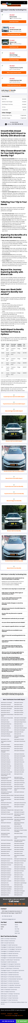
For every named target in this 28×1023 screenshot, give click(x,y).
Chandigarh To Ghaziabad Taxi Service (10, 966)
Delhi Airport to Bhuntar (18, 731)
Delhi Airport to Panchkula (6, 784)
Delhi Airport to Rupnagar (19, 843)
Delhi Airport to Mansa (5, 754)
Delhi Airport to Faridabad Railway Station (6, 807)
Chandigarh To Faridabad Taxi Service (10, 951)
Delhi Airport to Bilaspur (5, 733)
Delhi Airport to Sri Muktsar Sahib (19, 856)
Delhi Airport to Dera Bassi (19, 799)
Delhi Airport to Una (5, 866)
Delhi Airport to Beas (5, 729)
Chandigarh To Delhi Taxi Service (9, 945)
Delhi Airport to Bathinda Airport (20, 727)
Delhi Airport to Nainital (18, 766)
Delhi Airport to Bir (17, 733)
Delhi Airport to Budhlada (6, 735)
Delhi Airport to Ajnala (18, 708)
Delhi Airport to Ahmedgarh (6, 708)
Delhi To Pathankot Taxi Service (9, 989)
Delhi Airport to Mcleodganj (19, 756)
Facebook (3, 1013)
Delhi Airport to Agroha (18, 706)
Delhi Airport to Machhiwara (19, 741)
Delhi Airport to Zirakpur (18, 892)
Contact (17, 931)
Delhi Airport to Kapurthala (6, 888)
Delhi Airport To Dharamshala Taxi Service (11, 979)
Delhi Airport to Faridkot (18, 806)
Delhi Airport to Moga (5, 757)
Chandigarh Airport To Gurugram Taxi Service (12, 970)
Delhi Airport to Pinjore (5, 830)
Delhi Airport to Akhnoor (5, 710)
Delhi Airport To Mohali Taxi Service (10, 974)
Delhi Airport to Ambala (18, 712)
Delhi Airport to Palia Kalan (6, 782)
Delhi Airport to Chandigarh (6, 702)
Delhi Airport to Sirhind (18, 851)
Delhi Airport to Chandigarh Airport (19, 789)
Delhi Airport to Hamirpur (19, 870)
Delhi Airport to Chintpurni (19, 786)
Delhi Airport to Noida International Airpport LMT (19, 778)
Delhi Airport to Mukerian (5, 762)
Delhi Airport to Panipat (18, 784)
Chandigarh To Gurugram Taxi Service (10, 964)
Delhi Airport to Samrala (19, 845)
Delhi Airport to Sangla (5, 847)
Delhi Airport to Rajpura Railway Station (20, 837)
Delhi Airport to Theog (18, 864)
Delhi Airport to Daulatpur (19, 797)
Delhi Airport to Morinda (18, 760)
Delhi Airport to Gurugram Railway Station (19, 814)
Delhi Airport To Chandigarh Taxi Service (11, 949)
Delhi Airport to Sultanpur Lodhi (20, 858)
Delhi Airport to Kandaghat (6, 886)
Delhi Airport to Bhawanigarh (6, 731)
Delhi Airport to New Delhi (19, 772)
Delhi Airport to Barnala (18, 725)
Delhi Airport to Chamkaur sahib (6, 742)
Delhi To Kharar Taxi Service (8, 941)
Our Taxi (17, 929)
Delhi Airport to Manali (5, 748)
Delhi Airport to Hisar (18, 872)
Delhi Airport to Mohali (18, 757)
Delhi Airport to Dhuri (5, 804)
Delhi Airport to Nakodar (19, 768)
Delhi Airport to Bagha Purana (20, 721)
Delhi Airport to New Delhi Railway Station (6, 774)
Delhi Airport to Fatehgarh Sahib (7, 810)
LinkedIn (16, 1013)
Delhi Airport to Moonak (5, 760)
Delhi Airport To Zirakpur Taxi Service (10, 994)
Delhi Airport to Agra (18, 704)
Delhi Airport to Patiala (5, 826)
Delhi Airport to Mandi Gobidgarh (5, 751)
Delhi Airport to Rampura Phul (7, 840)
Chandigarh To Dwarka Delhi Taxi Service (11, 958)
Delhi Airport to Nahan (18, 764)
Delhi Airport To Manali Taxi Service (10, 972)
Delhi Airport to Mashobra (19, 754)
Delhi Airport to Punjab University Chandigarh (20, 831)
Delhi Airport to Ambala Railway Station (7, 715)
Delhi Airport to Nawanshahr (6, 772)
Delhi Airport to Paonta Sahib (6, 786)
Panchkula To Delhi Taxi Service (9, 962)
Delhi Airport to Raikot (18, 833)
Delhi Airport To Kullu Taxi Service (9, 996)
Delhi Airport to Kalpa (18, 884)
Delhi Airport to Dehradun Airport (7, 795)
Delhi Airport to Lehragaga (19, 890)
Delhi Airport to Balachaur (6, 723)
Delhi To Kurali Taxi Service (7, 943)
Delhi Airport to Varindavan (19, 880)
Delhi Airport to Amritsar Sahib (7, 717)
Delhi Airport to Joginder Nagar (20, 882)
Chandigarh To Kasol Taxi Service (9, 1000)
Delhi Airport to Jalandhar (6, 880)
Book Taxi (17, 933)
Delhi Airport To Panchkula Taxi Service (11, 977)
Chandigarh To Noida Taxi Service (9, 955)
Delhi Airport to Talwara (18, 862)
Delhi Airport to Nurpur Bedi (6, 780)
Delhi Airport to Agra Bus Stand (7, 706)
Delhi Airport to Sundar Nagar (20, 860)
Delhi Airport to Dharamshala (20, 802)
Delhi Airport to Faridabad (19, 804)
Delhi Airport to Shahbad (19, 849)
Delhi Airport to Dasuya (5, 797)
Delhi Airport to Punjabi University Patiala (5, 834)
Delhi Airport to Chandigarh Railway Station (6, 789)
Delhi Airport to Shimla (5, 851)
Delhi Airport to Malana (18, 744)
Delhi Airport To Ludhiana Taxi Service (10, 987)
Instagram (10, 1013)
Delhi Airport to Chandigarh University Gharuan (6, 792)
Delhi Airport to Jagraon (5, 876)
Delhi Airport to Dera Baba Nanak (6, 800)
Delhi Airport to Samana (6, 845)
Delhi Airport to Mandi (18, 748)
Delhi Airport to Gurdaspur (6, 868)
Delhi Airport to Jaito (5, 878)
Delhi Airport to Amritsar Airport (20, 717)
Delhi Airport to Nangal (5, 770)
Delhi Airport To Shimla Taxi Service (10, 981)
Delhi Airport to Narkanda (19, 770)
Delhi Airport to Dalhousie (19, 795)
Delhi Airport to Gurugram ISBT (7, 814)
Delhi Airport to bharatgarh (19, 729)
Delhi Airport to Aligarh (18, 710)
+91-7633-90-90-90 (8, 1021)
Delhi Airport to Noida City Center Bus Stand (6, 778)
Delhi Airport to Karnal (18, 888)
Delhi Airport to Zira (4, 882)
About (16, 927)
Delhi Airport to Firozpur (5, 812)
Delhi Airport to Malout (18, 746)
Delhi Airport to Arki (4, 719)
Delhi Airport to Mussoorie (19, 762)
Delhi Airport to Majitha (5, 744)
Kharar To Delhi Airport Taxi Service (10, 968)
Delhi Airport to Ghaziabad (19, 817)
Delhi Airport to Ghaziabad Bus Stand (7, 820)
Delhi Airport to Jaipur (18, 876)
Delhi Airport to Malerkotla (6, 746)
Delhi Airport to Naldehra (6, 768)
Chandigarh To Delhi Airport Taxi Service (11, 947)
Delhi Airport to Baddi (5, 721)
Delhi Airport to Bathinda (6, 727)
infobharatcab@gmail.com (9, 919)
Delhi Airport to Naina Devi (6, 766)
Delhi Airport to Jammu (18, 874)
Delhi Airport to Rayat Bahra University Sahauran (19, 841)
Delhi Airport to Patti (18, 826)
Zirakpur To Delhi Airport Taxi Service (10, 960)
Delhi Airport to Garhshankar (6, 817)
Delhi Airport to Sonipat (5, 855)
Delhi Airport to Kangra (18, 886)
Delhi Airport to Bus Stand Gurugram (19, 736)
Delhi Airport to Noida (18, 774)
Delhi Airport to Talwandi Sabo (7, 862)
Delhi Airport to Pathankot (6, 822)
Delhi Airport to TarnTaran (6, 864)
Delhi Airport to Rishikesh (6, 843)
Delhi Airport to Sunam (5, 860)
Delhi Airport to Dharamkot (6, 802)
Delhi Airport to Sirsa (5, 853)
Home (16, 924)
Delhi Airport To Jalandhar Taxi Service (11, 985)
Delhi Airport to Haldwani (6, 870)
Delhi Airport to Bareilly (5, 725)
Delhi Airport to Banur (18, 723)
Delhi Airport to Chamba (19, 739)
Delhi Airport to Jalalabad (19, 878)
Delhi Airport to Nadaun (5, 764)
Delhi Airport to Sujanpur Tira (6, 858)
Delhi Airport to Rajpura (5, 836)
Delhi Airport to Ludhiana (6, 890)
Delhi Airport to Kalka (5, 884)
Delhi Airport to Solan (18, 853)
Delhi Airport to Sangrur (18, 847)
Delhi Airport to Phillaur (18, 828)
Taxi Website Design (10, 1015)
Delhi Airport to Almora (5, 712)
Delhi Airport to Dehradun (19, 792)
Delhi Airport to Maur (5, 756)
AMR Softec (20, 1015)
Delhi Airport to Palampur (19, 780)
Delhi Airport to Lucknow (5, 892)
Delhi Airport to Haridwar (6, 872)
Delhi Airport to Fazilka (18, 810)
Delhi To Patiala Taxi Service (8, 991)
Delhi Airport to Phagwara (6, 828)
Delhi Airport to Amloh (18, 714)
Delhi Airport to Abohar (18, 702)
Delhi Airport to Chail (5, 739)
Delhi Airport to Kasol (18, 894)
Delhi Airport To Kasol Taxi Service (9, 998)
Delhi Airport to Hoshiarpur (6, 874)
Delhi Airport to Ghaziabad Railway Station (19, 820)
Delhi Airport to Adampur (6, 704)
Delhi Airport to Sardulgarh (6, 849)
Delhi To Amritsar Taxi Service (8, 938)
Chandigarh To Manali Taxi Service (9, 953)
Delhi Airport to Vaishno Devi (19, 866)
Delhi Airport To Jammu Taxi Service (10, 983)
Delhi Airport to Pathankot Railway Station (19, 823)
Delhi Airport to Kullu (5, 894)
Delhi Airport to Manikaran (19, 750)
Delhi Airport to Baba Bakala (19, 719)
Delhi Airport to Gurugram (19, 812)
